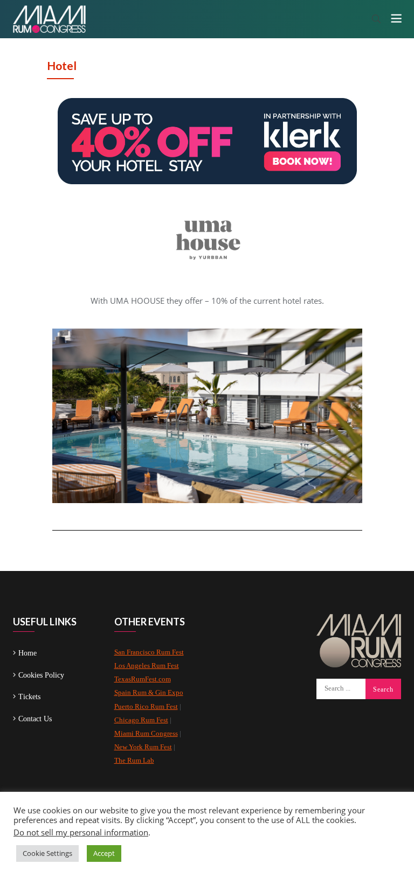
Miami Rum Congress (146, 733)
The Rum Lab (134, 760)
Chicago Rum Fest (141, 720)
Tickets (29, 697)
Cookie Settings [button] (47, 853)
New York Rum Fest (143, 747)
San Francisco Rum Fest (149, 652)
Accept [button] (104, 853)
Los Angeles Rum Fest (146, 665)
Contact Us (35, 719)
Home (27, 653)
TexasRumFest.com (142, 679)
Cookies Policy (41, 675)
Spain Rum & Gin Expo (148, 692)
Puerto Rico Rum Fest (146, 706)
